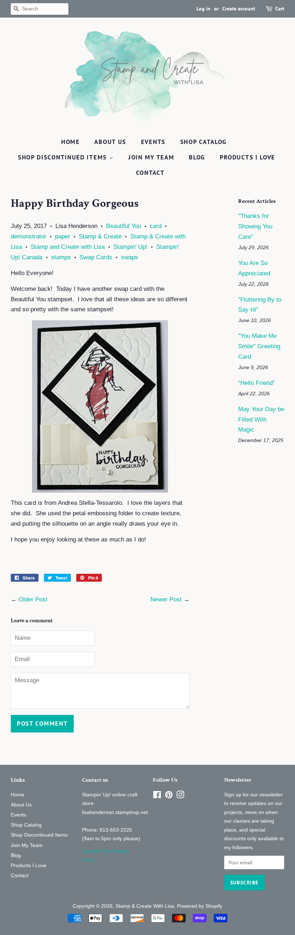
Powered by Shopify (199, 906)
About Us (110, 142)
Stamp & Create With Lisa (144, 906)
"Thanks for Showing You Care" (255, 226)
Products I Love (248, 157)
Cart (279, 8)
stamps (61, 257)
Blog (197, 157)
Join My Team (151, 157)
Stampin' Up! (130, 246)
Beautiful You (123, 226)
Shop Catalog (203, 142)
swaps (129, 257)
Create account (238, 8)
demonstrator (28, 236)
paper (62, 236)
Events (153, 142)
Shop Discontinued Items (63, 157)
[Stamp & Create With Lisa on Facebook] (157, 796)
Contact (150, 173)
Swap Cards (96, 257)
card (156, 226)
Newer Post (166, 599)
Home (70, 142)
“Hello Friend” (256, 383)
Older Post (33, 599)
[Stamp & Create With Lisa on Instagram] (180, 796)
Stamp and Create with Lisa (68, 246)
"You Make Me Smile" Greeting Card (259, 346)
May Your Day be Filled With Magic (261, 419)
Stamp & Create (100, 236)
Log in (203, 8)
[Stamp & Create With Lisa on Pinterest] (169, 796)
